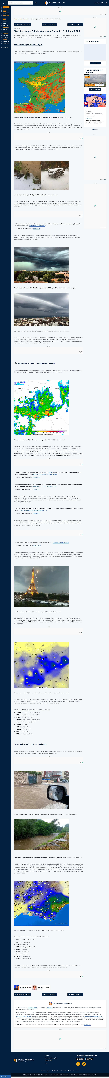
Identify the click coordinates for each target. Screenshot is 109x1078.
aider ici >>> (87, 1024)
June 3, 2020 (36, 228)
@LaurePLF (36, 474)
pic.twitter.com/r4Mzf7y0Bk (39, 510)
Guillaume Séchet (32, 1007)
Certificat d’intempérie (51, 1058)
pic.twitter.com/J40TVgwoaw (48, 474)
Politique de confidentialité (59, 1071)
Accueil (15, 19)
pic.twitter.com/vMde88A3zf (61, 542)
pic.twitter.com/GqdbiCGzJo (37, 225)
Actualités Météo (24, 19)
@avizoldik (36, 486)
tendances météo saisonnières (93, 1016)
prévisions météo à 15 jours (23, 1016)
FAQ (46, 1063)
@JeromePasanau (25, 510)
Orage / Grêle (17, 28)
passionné (49, 1007)
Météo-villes (48, 1060)
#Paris (50, 472)
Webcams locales (95, 89)
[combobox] (20, 3)
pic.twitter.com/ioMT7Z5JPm (48, 486)
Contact (97, 3)
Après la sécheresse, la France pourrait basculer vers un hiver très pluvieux (94, 117)
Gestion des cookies (73, 1071)
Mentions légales (45, 1071)
